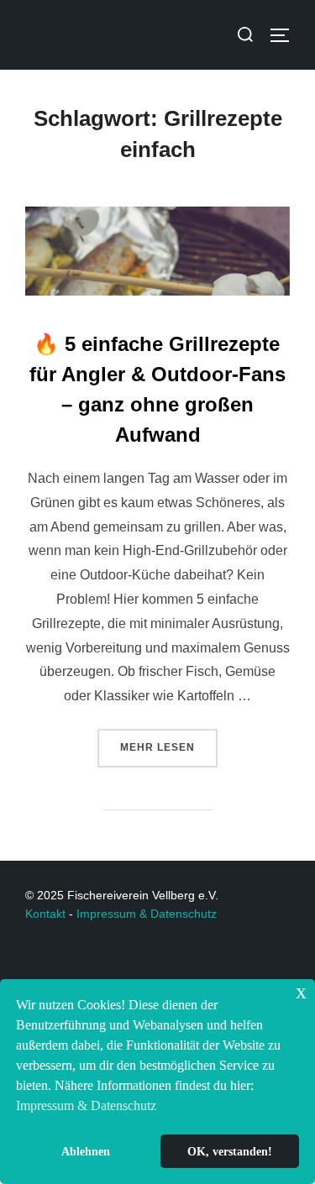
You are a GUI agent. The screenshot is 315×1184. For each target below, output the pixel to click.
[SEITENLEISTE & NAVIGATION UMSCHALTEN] (285, 35)
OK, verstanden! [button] (229, 1151)
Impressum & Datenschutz (146, 913)
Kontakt (45, 913)
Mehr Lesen (169, 741)
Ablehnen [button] (85, 1151)
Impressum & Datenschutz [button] (86, 1105)
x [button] (301, 991)
